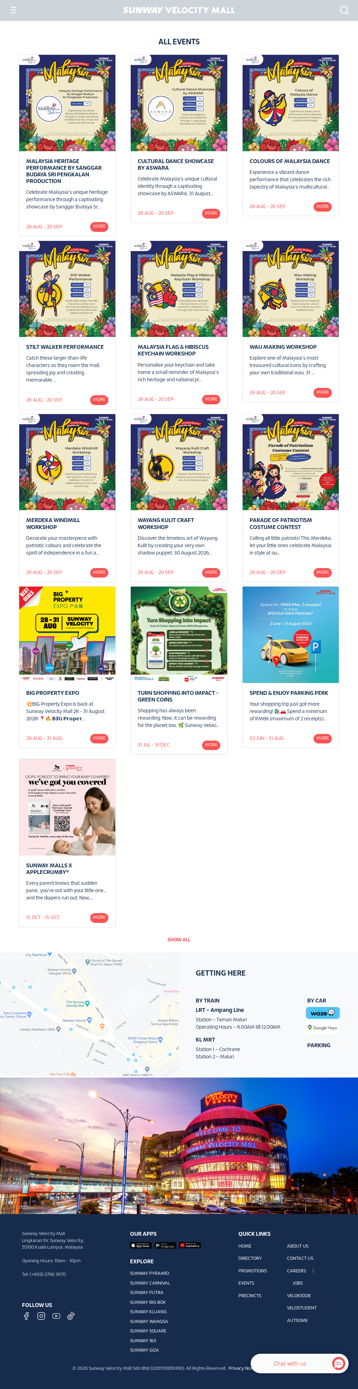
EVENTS (246, 1283)
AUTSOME (297, 1321)
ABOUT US (297, 1246)
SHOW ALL (179, 940)
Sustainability (319, 1369)
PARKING (318, 1045)
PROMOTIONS (252, 1271)
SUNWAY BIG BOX (148, 1303)
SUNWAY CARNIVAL (150, 1283)
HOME (244, 1246)
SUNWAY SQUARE (148, 1331)
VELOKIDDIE (299, 1296)
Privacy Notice (244, 1369)
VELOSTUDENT (302, 1308)
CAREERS (296, 1271)
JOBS (298, 1283)
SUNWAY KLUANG (148, 1312)
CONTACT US (300, 1259)
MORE (99, 227)
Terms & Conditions (282, 1369)
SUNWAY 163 (143, 1341)
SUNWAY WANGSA (149, 1322)
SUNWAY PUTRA (147, 1293)
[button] (342, 10)
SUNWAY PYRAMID (149, 1274)
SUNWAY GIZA (144, 1350)
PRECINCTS (249, 1296)
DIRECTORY (250, 1259)
